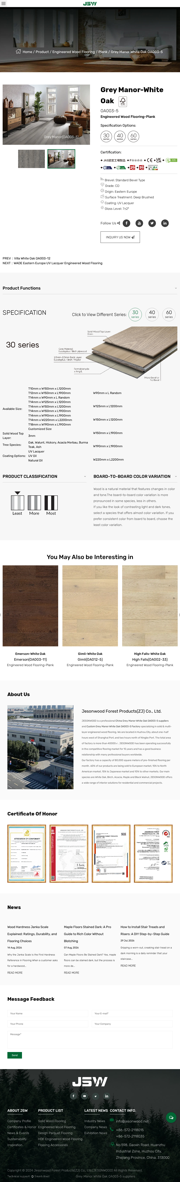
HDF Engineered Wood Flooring (60, 1139)
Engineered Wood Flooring (73, 52)
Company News (95, 1127)
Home (27, 52)
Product (42, 52)
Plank (102, 52)
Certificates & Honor (21, 1127)
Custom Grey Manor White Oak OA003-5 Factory (113, 726)
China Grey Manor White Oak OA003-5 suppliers (142, 720)
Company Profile (19, 1121)
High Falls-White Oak (150, 654)
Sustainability (17, 1139)
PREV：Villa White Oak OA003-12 (26, 258)
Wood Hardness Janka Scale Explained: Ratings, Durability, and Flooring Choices (32, 934)
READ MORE (14, 972)
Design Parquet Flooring (55, 1133)
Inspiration (14, 1145)
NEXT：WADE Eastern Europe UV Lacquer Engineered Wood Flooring (52, 263)
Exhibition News (95, 1133)
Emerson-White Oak (30, 654)
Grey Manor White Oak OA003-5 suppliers (105, 1176)
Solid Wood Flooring (52, 1121)
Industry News (94, 1121)
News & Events (18, 1133)
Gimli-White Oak (90, 654)
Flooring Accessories (53, 1145)
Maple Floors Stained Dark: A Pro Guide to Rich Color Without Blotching (87, 934)
